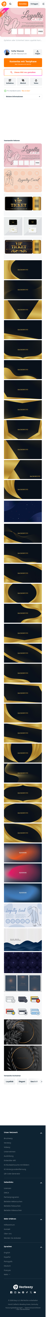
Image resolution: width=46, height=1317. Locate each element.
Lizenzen (7, 1206)
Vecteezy (7, 1161)
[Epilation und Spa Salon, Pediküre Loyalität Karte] (22, 934)
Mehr (6, 1293)
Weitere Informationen (14, 95)
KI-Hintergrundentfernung (15, 1187)
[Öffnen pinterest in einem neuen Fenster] (22, 1311)
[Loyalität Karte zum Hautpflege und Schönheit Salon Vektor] (22, 179)
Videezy (7, 1165)
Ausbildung (8, 1174)
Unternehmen (9, 1170)
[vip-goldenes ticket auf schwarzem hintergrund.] (22, 203)
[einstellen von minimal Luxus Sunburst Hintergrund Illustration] (22, 1001)
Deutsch (7, 1284)
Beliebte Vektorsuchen (13, 1220)
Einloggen (34, 4)
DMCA (6, 1211)
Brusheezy (8, 1157)
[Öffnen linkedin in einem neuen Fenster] (18, 1311)
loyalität (9, 1100)
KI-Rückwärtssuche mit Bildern (16, 1183)
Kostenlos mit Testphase (23, 62)
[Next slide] (36, 1100)
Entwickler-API (10, 1179)
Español (7, 1275)
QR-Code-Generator (12, 1192)
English (7, 1271)
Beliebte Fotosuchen (12, 1224)
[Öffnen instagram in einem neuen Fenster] (14, 1311)
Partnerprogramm (11, 1215)
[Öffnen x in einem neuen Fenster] (30, 1311)
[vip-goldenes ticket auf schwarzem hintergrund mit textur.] (22, 266)
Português (8, 1280)
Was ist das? (26, 91)
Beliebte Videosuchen (13, 1228)
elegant (22, 1100)
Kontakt (7, 1247)
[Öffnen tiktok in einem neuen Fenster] (26, 1311)
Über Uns (8, 1252)
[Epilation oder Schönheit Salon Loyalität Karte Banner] (22, 154)
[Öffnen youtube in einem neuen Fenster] (34, 1311)
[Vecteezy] (3, 3)
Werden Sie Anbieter (12, 1256)
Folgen (37, 54)
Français (7, 1288)
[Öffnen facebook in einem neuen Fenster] (10, 1311)
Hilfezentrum (9, 1243)
